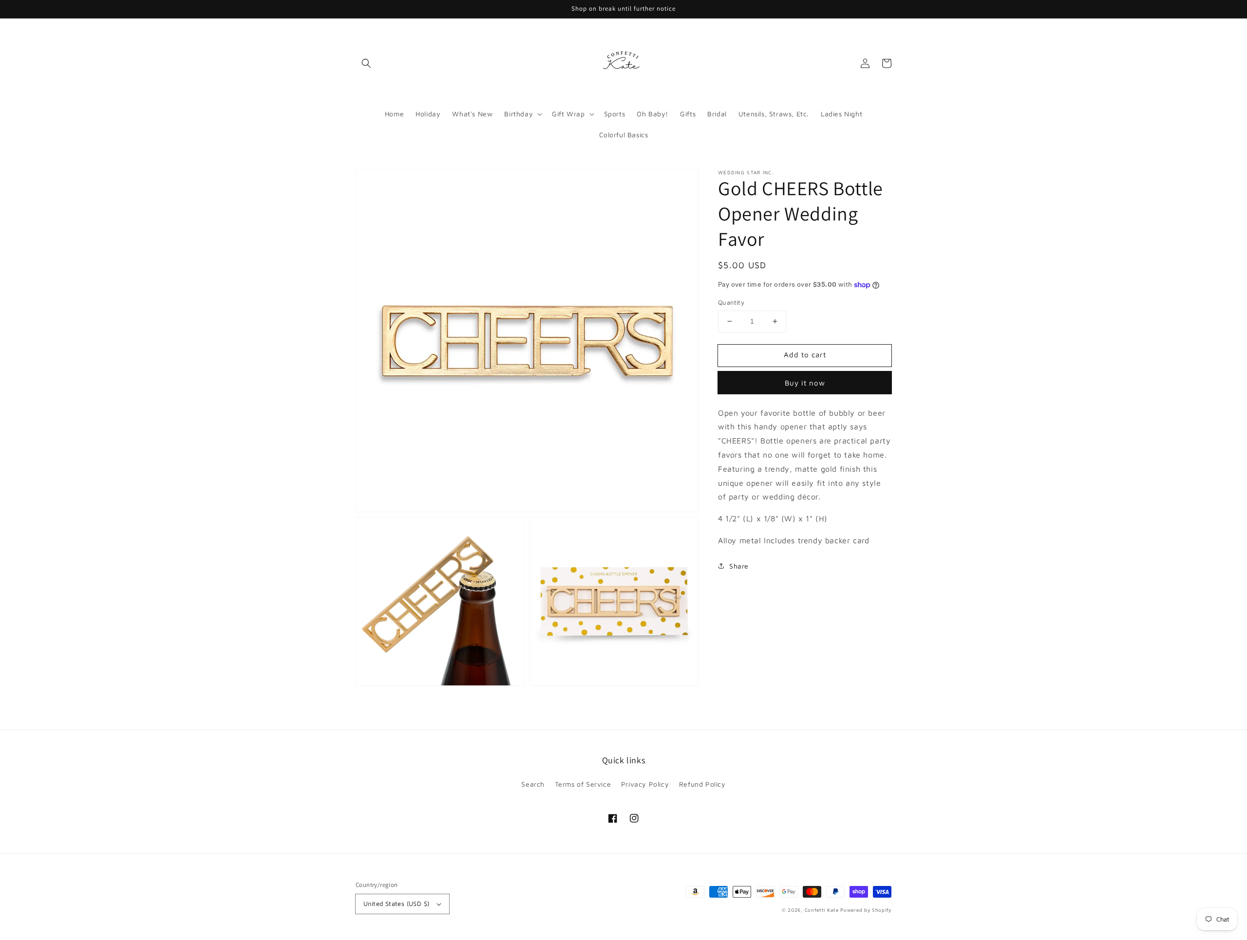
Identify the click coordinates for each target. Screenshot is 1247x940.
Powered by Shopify (865, 910)
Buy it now (805, 382)
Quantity (731, 302)
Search (533, 784)
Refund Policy (702, 784)
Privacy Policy (645, 784)
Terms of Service (583, 784)
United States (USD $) (396, 903)
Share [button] (739, 566)
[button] (366, 63)
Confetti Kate (823, 910)
